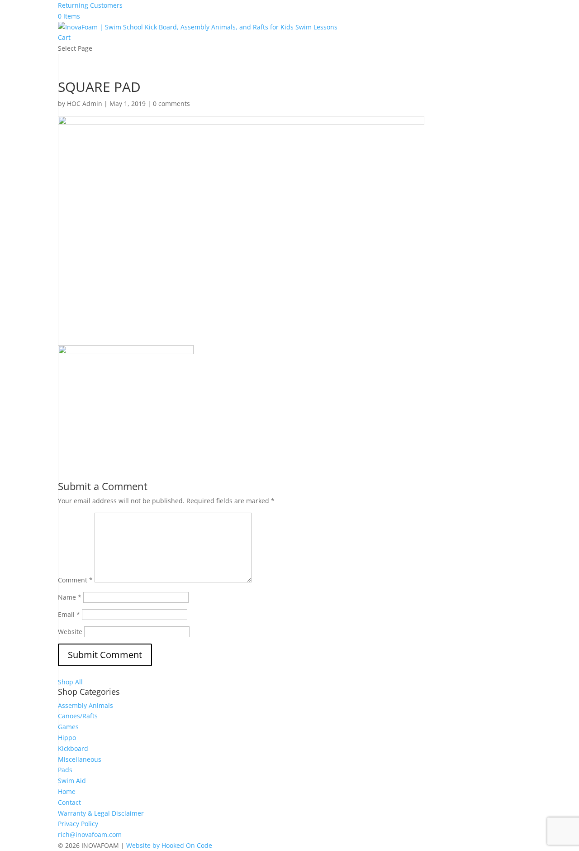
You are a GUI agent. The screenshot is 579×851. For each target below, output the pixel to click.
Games (68, 726)
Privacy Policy (78, 823)
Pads (65, 769)
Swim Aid (72, 780)
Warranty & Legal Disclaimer (101, 813)
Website (70, 631)
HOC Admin (84, 103)
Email (69, 614)
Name (69, 597)
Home (67, 791)
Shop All (70, 682)
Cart (64, 37)
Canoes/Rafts (78, 716)
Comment (75, 580)
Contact (69, 802)
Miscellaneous (79, 759)
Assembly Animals (85, 705)
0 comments (171, 103)
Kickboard (73, 748)
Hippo (67, 737)
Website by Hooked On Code (169, 845)
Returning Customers (90, 5)
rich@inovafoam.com (90, 834)
